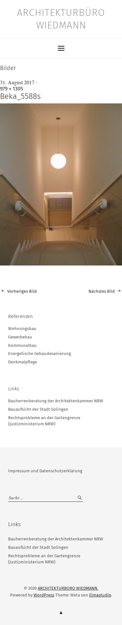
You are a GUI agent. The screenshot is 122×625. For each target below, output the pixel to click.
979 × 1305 (11, 89)
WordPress (44, 595)
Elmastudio (100, 595)
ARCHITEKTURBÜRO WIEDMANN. (68, 588)
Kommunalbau (22, 345)
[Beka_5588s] (61, 264)
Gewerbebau (20, 337)
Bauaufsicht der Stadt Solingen (38, 409)
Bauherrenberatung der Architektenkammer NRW (55, 400)
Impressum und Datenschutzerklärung (45, 470)
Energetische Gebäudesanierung (39, 353)
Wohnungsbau (22, 328)
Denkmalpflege (22, 362)
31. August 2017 (17, 82)
